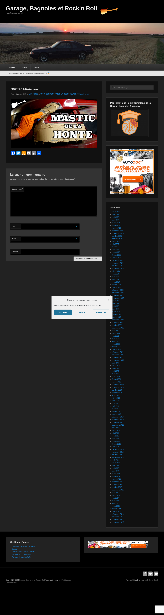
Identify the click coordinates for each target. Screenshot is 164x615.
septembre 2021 (118, 360)
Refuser (82, 312)
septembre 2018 (118, 457)
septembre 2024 (118, 268)
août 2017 (115, 493)
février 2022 (116, 347)
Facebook (145, 574)
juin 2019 (115, 433)
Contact (37, 67)
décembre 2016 (118, 514)
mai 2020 (115, 403)
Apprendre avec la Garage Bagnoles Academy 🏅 (29, 73)
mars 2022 (116, 344)
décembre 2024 (118, 260)
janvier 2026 (116, 228)
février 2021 (116, 379)
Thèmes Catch (152, 580)
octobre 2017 (117, 487)
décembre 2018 (118, 449)
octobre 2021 (117, 357)
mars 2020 (116, 409)
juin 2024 (115, 274)
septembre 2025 (118, 239)
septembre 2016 (118, 522)
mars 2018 (116, 474)
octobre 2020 (117, 390)
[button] (108, 300)
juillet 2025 (116, 241)
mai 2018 (115, 468)
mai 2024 (115, 277)
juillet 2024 (116, 271)
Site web (15, 251)
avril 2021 (115, 374)
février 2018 (116, 476)
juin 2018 (115, 465)
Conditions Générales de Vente (23, 546)
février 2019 (116, 444)
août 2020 (115, 395)
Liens (24, 67)
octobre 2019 (117, 422)
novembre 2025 (118, 233)
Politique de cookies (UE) (21, 557)
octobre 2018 (117, 455)
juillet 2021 (116, 366)
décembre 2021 (118, 352)
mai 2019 (115, 436)
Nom (13, 226)
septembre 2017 (118, 490)
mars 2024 (116, 282)
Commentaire (17, 189)
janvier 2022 (116, 349)
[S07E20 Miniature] (54, 147)
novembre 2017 (118, 484)
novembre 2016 (118, 517)
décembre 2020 (118, 385)
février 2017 (116, 509)
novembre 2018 (118, 452)
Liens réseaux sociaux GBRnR (23, 552)
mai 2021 (115, 371)
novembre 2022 (118, 322)
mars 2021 (116, 376)
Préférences (101, 312)
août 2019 (115, 428)
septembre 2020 (118, 393)
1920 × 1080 (33, 94)
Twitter (150, 574)
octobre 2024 (117, 266)
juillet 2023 (116, 301)
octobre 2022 (117, 325)
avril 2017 (115, 503)
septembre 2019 (118, 425)
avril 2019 (115, 439)
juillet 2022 (116, 333)
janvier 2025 (116, 258)
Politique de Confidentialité (21, 554)
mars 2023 (116, 312)
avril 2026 (115, 220)
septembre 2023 (118, 298)
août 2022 (115, 331)
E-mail (14, 239)
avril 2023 (115, 309)
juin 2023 (115, 303)
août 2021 (115, 363)
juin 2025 (115, 244)
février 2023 (116, 314)
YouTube (156, 574)
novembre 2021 (118, 355)
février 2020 (116, 411)
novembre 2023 (118, 293)
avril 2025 (115, 249)
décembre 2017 (118, 482)
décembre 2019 (118, 417)
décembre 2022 (118, 320)
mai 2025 (115, 247)
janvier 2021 (116, 382)
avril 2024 (115, 279)
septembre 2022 (118, 328)
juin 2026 (115, 214)
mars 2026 (116, 223)
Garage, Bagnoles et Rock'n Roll (51, 8)
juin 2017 (115, 498)
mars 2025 (116, 252)
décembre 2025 (118, 231)
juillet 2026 (116, 212)
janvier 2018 (116, 479)
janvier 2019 (116, 447)
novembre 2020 (118, 387)
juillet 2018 (116, 463)
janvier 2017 (116, 511)
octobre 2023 (117, 295)
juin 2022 (115, 336)
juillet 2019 (116, 430)
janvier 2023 (116, 317)
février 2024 (116, 285)
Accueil (12, 67)
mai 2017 (115, 501)
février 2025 (116, 255)
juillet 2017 (116, 495)
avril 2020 (115, 406)
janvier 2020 (116, 414)
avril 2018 (115, 471)
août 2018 (115, 460)
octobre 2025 (117, 236)
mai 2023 (115, 306)
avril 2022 (115, 341)
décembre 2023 (118, 290)
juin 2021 (115, 368)
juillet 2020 (116, 398)
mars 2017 (116, 506)
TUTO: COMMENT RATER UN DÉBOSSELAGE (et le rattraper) (64, 94)
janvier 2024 (116, 287)
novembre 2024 (118, 263)
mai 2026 (115, 217)
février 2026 (116, 225)
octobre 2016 (117, 519)
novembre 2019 (118, 420)
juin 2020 (115, 401)
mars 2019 (116, 441)
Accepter (63, 312)
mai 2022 (115, 339)
